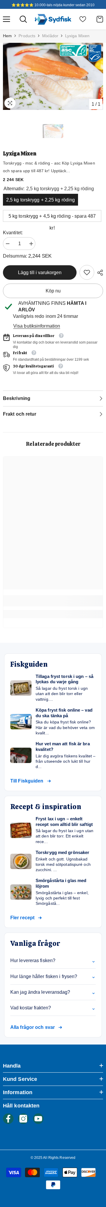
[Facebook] (8, 1118)
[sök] (23, 19)
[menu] (6, 19)
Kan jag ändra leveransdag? (53, 992)
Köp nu (53, 290)
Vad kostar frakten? (53, 1008)
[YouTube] (38, 1118)
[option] (53, 76)
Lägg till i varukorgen (40, 272)
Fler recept (22, 917)
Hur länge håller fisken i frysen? (53, 976)
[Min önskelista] (83, 19)
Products (27, 35)
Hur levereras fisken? (53, 961)
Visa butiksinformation (36, 325)
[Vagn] (100, 19)
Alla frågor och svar (32, 1027)
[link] (87, 272)
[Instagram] (23, 1118)
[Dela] (98, 273)
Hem (7, 35)
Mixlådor (50, 35)
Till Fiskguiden (27, 780)
